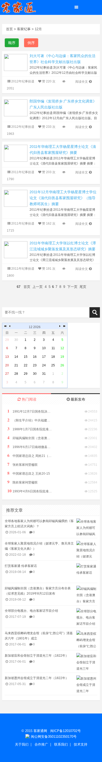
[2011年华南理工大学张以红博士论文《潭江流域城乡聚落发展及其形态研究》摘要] (15, 249)
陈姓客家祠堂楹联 (22, 482)
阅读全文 (81, 81)
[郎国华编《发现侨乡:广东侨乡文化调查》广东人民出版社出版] (15, 108)
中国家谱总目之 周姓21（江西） (29, 455)
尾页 (83, 287)
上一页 (37, 287)
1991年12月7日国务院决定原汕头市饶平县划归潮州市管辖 (29, 411)
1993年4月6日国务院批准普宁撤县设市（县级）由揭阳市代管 (29, 491)
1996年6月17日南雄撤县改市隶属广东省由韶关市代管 (29, 446)
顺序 (11, 43)
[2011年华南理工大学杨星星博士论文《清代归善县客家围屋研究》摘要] (15, 153)
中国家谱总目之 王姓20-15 (28, 473)
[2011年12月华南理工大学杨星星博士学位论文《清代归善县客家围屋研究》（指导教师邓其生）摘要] (15, 198)
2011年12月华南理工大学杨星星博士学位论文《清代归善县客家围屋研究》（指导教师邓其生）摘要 (63, 198)
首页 (9, 29)
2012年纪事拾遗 (22, 81)
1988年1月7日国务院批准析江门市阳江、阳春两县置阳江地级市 (29, 429)
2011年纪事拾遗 (22, 172)
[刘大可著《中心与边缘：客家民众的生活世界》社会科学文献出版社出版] (15, 62)
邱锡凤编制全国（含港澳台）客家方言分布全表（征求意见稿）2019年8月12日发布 (29, 437)
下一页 (72, 287)
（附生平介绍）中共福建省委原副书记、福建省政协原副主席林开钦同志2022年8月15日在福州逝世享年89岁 (29, 420)
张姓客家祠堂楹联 (22, 464)
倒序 (31, 43)
